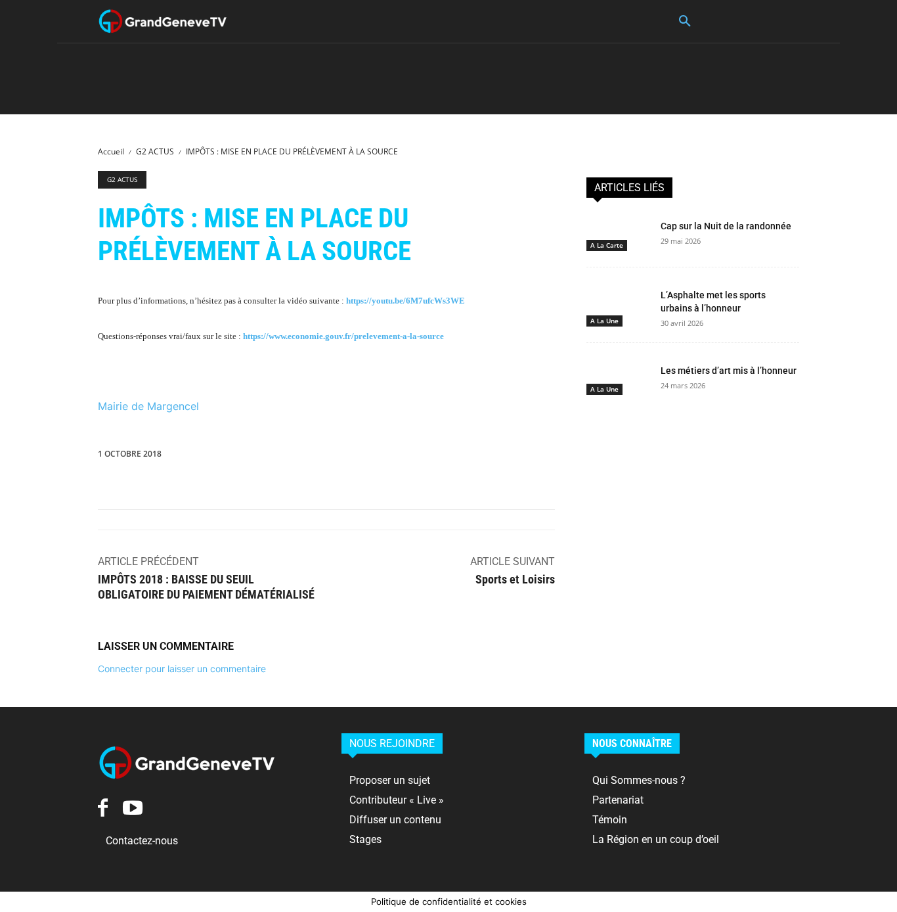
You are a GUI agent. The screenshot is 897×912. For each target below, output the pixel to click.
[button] (685, 21)
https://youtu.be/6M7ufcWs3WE (405, 301)
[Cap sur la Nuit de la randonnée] (618, 232)
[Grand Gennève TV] (163, 21)
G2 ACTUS (155, 151)
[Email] (490, 457)
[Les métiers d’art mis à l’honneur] (618, 377)
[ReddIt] (460, 457)
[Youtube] (132, 807)
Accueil (111, 151)
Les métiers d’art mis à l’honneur (729, 370)
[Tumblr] (520, 457)
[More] (581, 457)
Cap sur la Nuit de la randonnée (726, 226)
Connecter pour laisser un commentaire (182, 668)
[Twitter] (339, 457)
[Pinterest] (369, 457)
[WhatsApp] (399, 457)
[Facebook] (308, 457)
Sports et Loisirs (515, 579)
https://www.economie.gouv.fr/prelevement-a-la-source (343, 336)
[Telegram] (550, 457)
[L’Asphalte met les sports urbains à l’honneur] (618, 301)
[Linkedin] (429, 457)
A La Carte (606, 245)
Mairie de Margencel (148, 406)
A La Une (604, 320)
